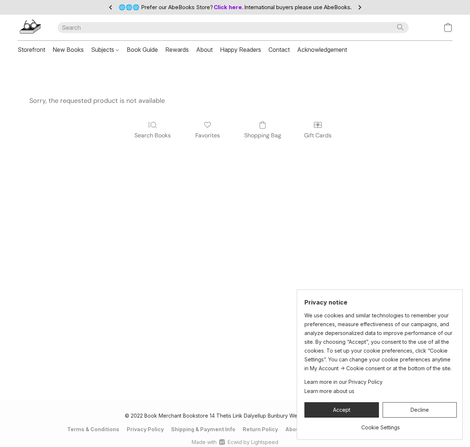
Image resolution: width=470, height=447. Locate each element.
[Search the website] (400, 27)
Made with (235, 442)
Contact (279, 49)
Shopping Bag (262, 135)
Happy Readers (240, 49)
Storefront (31, 49)
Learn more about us (329, 391)
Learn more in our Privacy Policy (343, 382)
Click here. (228, 7)
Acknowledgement (322, 49)
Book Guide (142, 49)
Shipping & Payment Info (203, 429)
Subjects (103, 49)
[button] (30, 27)
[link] (380, 425)
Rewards (177, 49)
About (204, 49)
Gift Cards (318, 135)
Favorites (207, 135)
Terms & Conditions (93, 429)
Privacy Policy (145, 429)
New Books (68, 49)
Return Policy (260, 429)
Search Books (152, 135)
